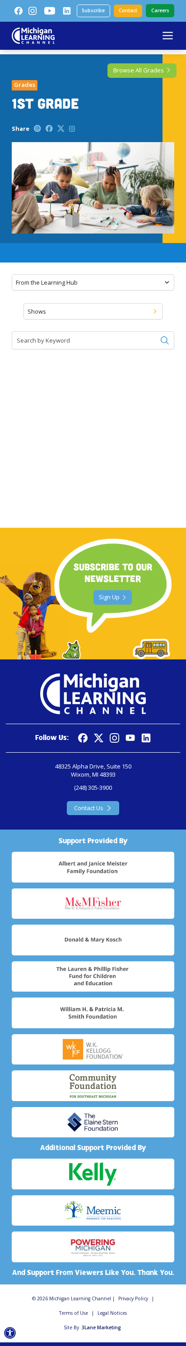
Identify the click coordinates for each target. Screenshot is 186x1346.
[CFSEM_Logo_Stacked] (93, 1085)
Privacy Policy (133, 1298)
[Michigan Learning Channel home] (33, 36)
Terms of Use (73, 1313)
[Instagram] (32, 11)
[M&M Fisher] (93, 903)
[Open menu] (167, 35)
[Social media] (130, 738)
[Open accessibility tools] (10, 1333)
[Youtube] (49, 11)
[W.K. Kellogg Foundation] (93, 1049)
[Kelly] (93, 1174)
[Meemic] (93, 1210)
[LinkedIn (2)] (67, 11)
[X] (98, 738)
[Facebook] (18, 11)
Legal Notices (112, 1313)
